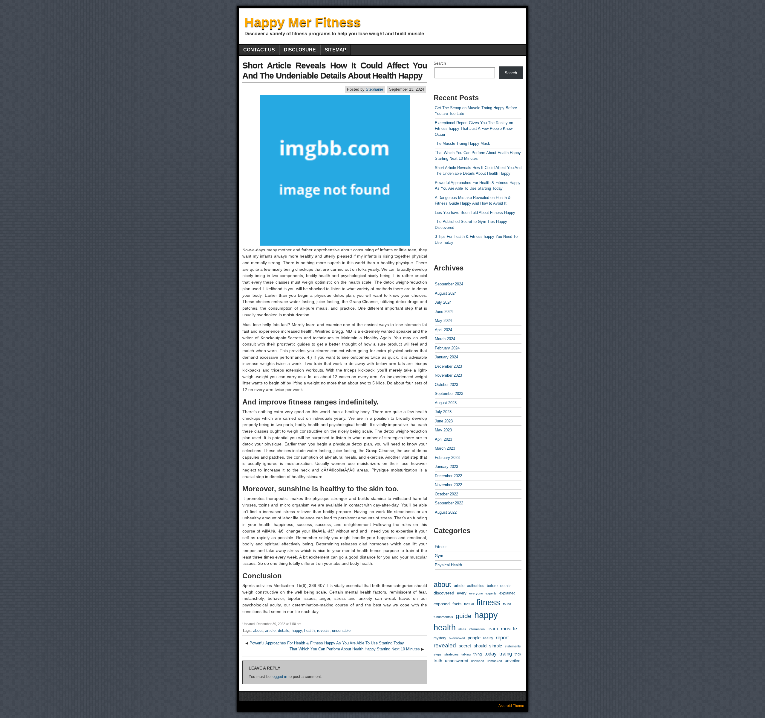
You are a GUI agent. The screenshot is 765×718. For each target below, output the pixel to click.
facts (456, 603)
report (502, 638)
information (477, 629)
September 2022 (449, 503)
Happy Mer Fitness (302, 22)
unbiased (477, 661)
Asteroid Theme (511, 706)
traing (505, 654)
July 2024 (443, 302)
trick (518, 654)
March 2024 (445, 339)
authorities (475, 586)
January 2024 (446, 357)
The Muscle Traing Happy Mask (462, 143)
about (258, 630)
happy (297, 630)
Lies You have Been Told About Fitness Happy (475, 212)
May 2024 (443, 320)
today (490, 654)
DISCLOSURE (300, 49)
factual (469, 604)
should (480, 646)
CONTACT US (259, 49)
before (492, 586)
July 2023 (443, 412)
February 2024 (447, 348)
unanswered (456, 660)
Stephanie (374, 89)
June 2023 (444, 421)
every (461, 593)
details (283, 630)
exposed (442, 603)
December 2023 (448, 366)
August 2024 (446, 293)
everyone (476, 593)
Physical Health (448, 565)
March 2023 (445, 448)
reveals (323, 630)
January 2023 (446, 466)
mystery (440, 638)
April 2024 (443, 330)
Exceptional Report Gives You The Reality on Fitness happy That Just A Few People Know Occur (474, 129)
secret (465, 646)
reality (488, 638)
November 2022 (448, 485)
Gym (439, 555)
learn (492, 628)
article (270, 630)
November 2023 (448, 375)
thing (477, 654)
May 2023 (443, 430)
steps (438, 654)
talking (466, 654)
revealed (445, 645)
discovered (444, 593)
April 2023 (443, 439)
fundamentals (443, 617)
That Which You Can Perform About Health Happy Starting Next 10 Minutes (355, 649)
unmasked (494, 661)
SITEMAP (335, 49)
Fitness (441, 546)
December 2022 (448, 476)
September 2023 (449, 393)
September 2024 (449, 284)
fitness (488, 602)
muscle (509, 629)
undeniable (341, 630)
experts (491, 593)
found (507, 604)
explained (507, 593)
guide (464, 615)
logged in (279, 676)
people (474, 637)
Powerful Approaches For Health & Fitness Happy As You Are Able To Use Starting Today (327, 643)
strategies (451, 654)
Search (440, 63)
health (309, 630)
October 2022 (446, 494)
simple (495, 646)
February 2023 (447, 457)
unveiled (513, 660)
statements (513, 646)
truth (438, 660)
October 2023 (446, 384)
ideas (462, 629)
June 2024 (444, 311)
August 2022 (446, 512)
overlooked (457, 638)
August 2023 (446, 403)
